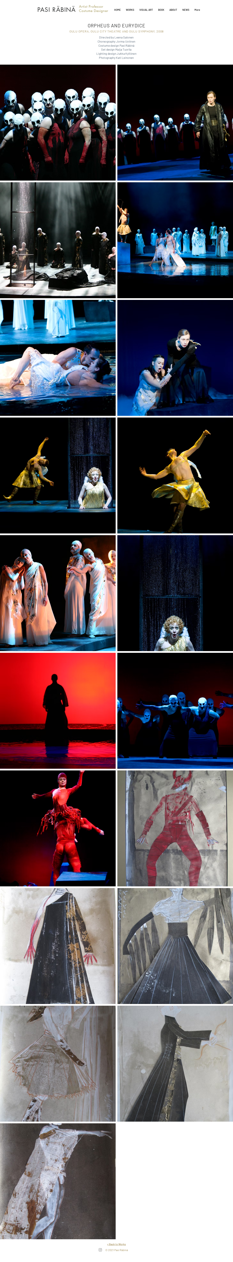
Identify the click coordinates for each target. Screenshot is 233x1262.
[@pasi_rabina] (100, 1250)
